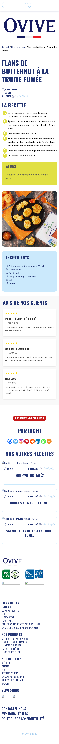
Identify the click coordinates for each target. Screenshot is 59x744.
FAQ (3, 614)
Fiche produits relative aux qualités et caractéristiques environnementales (21, 626)
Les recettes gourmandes (14, 642)
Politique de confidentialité (23, 718)
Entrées (5, 666)
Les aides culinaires (11, 645)
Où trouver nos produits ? (29, 418)
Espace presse (8, 621)
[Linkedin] (37, 441)
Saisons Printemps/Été (13, 680)
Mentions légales (15, 713)
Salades (5, 683)
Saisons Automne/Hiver (13, 676)
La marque (7, 607)
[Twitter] (15, 441)
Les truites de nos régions (15, 638)
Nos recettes (18, 47)
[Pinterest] (26, 441)
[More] (49, 441)
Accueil (5, 47)
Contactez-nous (14, 708)
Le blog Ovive (8, 617)
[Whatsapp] (43, 441)
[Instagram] (21, 441)
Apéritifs (6, 663)
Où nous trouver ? (11, 610)
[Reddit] (32, 441)
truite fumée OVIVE (34, 266)
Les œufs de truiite (11, 652)
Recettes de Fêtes (10, 673)
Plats (4, 670)
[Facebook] (9, 441)
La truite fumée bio (11, 649)
